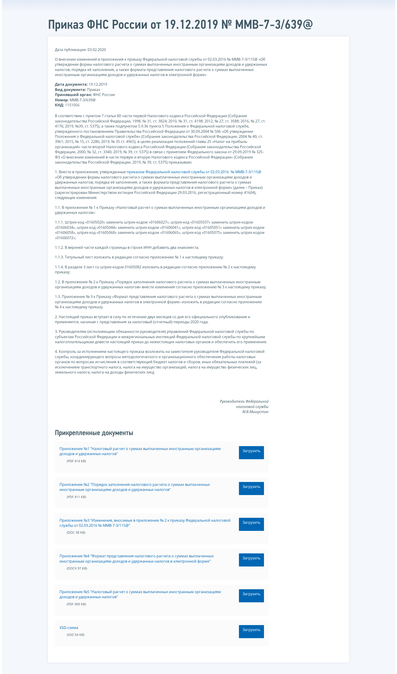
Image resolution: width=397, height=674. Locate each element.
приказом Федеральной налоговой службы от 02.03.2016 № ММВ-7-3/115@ (194, 171)
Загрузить (251, 450)
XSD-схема (69, 627)
